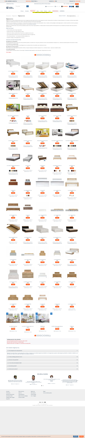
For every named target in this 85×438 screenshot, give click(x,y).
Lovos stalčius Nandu (57, 215)
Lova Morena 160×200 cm (72, 259)
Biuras (45, 11)
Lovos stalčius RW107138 (42, 215)
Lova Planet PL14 (72, 71)
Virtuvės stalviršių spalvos (47, 392)
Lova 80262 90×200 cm (72, 304)
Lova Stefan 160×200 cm (72, 190)
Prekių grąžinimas (21, 394)
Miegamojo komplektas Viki (13, 93)
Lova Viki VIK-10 (27, 93)
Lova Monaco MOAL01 (27, 237)
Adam (14, 24)
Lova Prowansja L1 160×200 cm (13, 71)
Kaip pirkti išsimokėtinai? (10, 394)
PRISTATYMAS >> (32, 1)
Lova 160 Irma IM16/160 (42, 71)
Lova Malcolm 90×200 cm (28, 281)
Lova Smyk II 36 (27, 165)
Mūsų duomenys (21, 391)
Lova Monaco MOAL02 (72, 237)
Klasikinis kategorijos (33, 24)
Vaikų (38, 11)
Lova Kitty (27, 115)
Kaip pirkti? (8, 398)
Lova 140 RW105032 (57, 281)
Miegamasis (32, 11)
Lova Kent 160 (13, 190)
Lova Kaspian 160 (72, 165)
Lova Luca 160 (42, 190)
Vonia (42, 11)
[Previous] (8, 381)
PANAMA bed (42, 326)
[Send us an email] (73, 6)
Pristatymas (8, 392)
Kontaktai (7, 391)
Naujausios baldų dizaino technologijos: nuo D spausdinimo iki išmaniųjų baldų (18, 343)
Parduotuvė (8, 15)
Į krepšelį (13, 73)
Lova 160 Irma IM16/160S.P (57, 93)
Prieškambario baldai (28, 50)
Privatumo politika (21, 397)
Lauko (49, 11)
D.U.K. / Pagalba (33, 395)
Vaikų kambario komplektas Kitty (42, 140)
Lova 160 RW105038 (28, 304)
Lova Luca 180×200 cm (57, 190)
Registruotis (33, 391)
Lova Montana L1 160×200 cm (72, 115)
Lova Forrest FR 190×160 (42, 115)
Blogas (44, 391)
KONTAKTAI (72, 3)
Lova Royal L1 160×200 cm (28, 140)
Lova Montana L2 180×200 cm (13, 140)
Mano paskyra (33, 392)
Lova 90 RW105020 (13, 259)
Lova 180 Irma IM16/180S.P (72, 93)
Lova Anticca (28, 215)
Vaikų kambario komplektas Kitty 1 (13, 115)
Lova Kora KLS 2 (42, 165)
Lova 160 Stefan (42, 304)
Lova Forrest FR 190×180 (57, 115)
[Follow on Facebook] (70, 6)
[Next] (76, 381)
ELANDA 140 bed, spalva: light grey (57, 326)
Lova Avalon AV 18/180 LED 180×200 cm (13, 165)
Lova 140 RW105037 (13, 304)
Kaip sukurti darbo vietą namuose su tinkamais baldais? (15, 342)
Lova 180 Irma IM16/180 (57, 71)
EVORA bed (72, 326)
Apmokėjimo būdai (9, 395)
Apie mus (20, 392)
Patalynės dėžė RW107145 (13, 237)
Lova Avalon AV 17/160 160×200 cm (57, 140)
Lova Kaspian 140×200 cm (57, 165)
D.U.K (65, 3)
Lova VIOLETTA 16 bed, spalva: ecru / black (28, 327)
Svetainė (27, 11)
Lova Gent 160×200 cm (13, 215)
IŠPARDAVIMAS (55, 11)
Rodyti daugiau (9, 52)
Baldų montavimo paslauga (23, 395)
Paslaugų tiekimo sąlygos (10, 397)
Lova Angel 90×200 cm (13, 281)
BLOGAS (67, 3)
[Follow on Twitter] (71, 6)
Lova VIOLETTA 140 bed (13, 326)
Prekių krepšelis (33, 394)
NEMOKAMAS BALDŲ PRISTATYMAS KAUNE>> (42, 3)
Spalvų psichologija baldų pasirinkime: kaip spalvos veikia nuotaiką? (17, 340)
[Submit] (27, 6)
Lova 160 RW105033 (72, 281)
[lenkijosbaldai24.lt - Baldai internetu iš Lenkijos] (10, 7)
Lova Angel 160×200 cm (57, 237)
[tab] (42, 350)
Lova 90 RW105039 (42, 259)
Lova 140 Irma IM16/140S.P (42, 93)
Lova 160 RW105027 (42, 281)
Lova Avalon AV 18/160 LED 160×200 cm (72, 140)
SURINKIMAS (62, 11)
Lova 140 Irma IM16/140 (28, 71)
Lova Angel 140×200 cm (42, 237)
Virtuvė (22, 11)
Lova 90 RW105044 (57, 259)
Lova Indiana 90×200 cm (28, 190)
